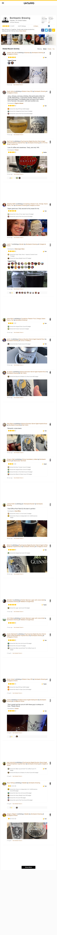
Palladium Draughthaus (27, 601)
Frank (8, 699)
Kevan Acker (10, 679)
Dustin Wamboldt (12, 634)
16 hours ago (10, 477)
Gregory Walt (11, 459)
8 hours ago (9, 84)
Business (27, 52)
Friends (49, 49)
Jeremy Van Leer (12, 52)
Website (53, 30)
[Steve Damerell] (17, 737)
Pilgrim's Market (19, 103)
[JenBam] (28, 293)
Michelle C (10, 600)
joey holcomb (11, 762)
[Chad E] (17, 807)
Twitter (46, 30)
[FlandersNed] (20, 178)
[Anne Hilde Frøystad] (25, 293)
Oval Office (18, 511)
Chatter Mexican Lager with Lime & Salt (32, 600)
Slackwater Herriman (20, 460)
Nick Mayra (10, 423)
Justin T (9, 244)
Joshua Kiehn (11, 504)
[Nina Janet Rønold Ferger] (22, 293)
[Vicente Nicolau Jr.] (33, 293)
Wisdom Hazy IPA (27, 91)
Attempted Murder (28, 504)
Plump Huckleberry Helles (29, 459)
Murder (21, 244)
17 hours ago (9, 611)
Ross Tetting (10, 783)
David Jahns (10, 91)
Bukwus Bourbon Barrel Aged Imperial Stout (32, 339)
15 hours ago (10, 332)
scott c (9, 339)
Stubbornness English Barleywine (28, 699)
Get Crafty (23, 373)
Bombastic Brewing (38, 52)
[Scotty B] (36, 293)
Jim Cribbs (10, 618)
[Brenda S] (17, 293)
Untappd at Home (12, 54)
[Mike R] (39, 293)
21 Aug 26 (9, 653)
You (53, 49)
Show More (22, 31)
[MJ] (20, 293)
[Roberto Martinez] (30, 293)
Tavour (17, 150)
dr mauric (10, 371)
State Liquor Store (19, 249)
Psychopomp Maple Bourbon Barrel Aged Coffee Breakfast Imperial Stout (26, 634)
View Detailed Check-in (18, 84)
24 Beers (36, 26)
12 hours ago (10, 174)
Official (49, 26)
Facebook (42, 30)
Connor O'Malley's (25, 340)
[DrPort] (17, 178)
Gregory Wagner (12, 814)
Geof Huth (10, 141)
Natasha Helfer (11, 204)
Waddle (24, 783)
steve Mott (10, 318)
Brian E (9, 545)
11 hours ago (9, 134)
